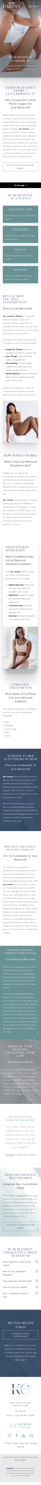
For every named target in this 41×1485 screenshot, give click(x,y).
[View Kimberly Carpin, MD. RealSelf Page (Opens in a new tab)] (32, 1436)
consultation (21, 1195)
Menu (35, 6)
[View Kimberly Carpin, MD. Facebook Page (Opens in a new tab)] (16, 1436)
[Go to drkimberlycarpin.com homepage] (11, 6)
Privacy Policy (13, 1457)
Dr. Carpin (7, 1028)
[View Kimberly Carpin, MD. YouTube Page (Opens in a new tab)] (23, 1436)
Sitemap (5, 1457)
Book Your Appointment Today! (20, 167)
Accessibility (23, 1457)
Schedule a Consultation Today (20, 1226)
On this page (19, 185)
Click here (9, 1154)
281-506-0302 (26, 1475)
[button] (30, 6)
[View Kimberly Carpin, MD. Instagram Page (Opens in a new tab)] (9, 1436)
